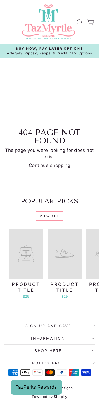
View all (49, 216)
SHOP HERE (48, 350)
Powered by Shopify (49, 396)
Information (48, 338)
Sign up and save (48, 325)
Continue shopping (49, 165)
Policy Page (48, 363)
